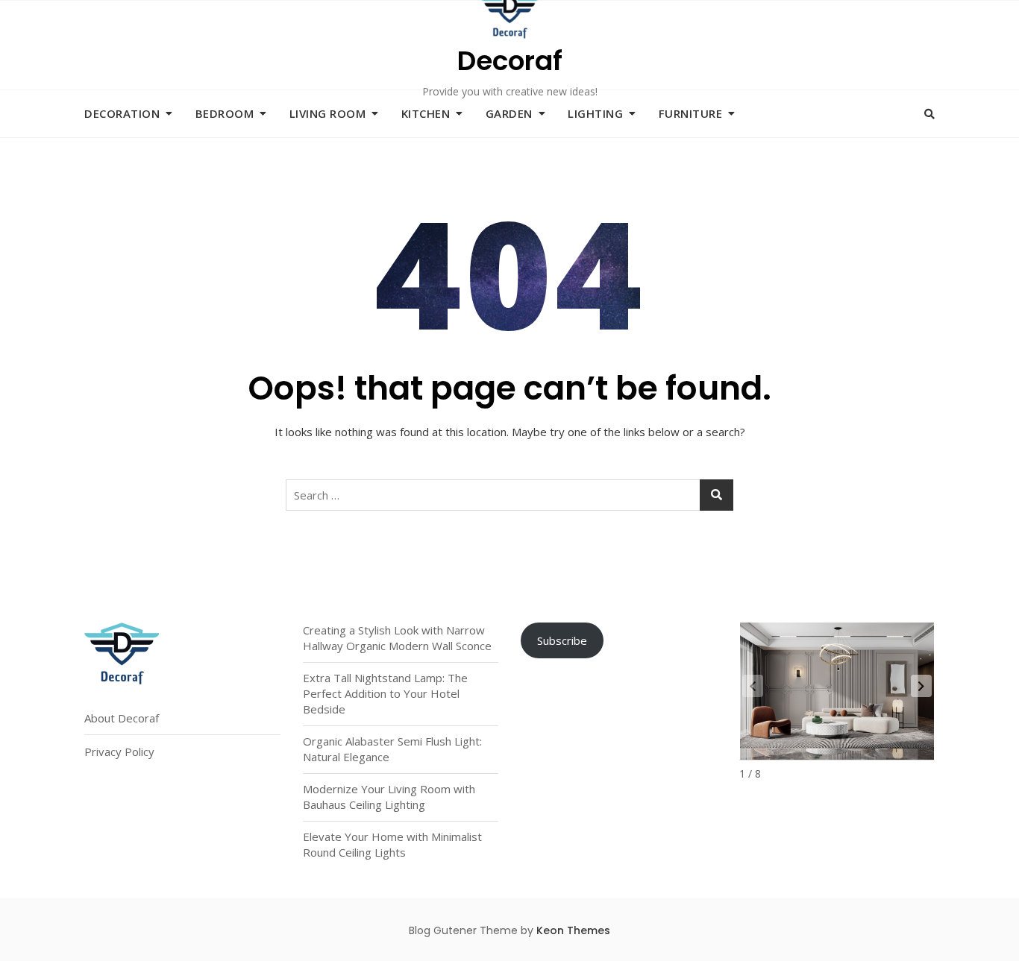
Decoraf (509, 61)
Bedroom (224, 113)
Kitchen (426, 113)
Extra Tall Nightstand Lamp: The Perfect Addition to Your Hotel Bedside (385, 693)
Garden (509, 113)
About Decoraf (121, 717)
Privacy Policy (119, 751)
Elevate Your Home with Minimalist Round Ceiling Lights (392, 844)
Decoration (122, 113)
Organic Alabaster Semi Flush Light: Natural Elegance (392, 749)
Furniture (691, 113)
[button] (921, 686)
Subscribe (562, 640)
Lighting (595, 113)
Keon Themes (573, 930)
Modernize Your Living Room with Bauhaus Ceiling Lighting (389, 796)
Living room (327, 113)
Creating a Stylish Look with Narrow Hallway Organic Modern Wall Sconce (397, 638)
